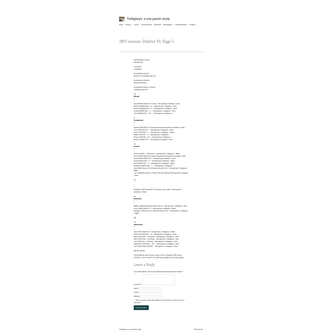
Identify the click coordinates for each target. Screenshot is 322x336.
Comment (138, 284)
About (121, 25)
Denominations (146, 25)
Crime (136, 25)
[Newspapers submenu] (172, 24)
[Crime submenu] (138, 24)
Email (136, 292)
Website (136, 296)
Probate (192, 25)
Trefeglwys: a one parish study (148, 19)
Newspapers (167, 25)
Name (136, 288)
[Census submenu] (131, 24)
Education (157, 25)
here (181, 257)
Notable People (180, 25)
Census (128, 25)
